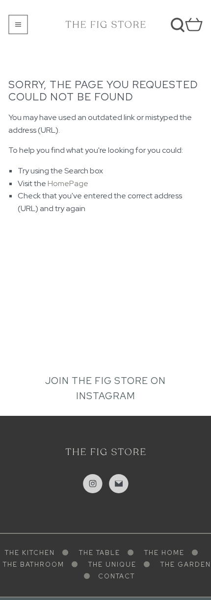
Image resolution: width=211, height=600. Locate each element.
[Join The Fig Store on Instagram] (93, 484)
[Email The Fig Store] (119, 484)
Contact (116, 576)
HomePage (68, 183)
